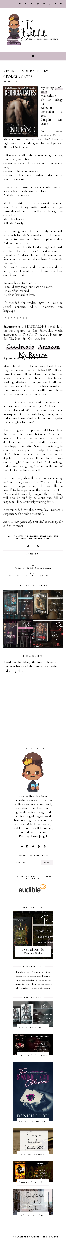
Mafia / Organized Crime (32, 536)
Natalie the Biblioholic (28, 1237)
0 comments (33, 554)
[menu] (4, 4)
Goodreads (20, 346)
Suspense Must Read (39, 539)
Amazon (49, 346)
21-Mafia (12, 536)
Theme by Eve (50, 1237)
